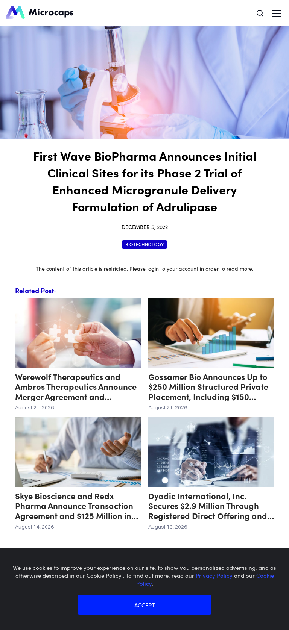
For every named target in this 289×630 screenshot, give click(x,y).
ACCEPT (144, 605)
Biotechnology (144, 244)
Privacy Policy (215, 575)
